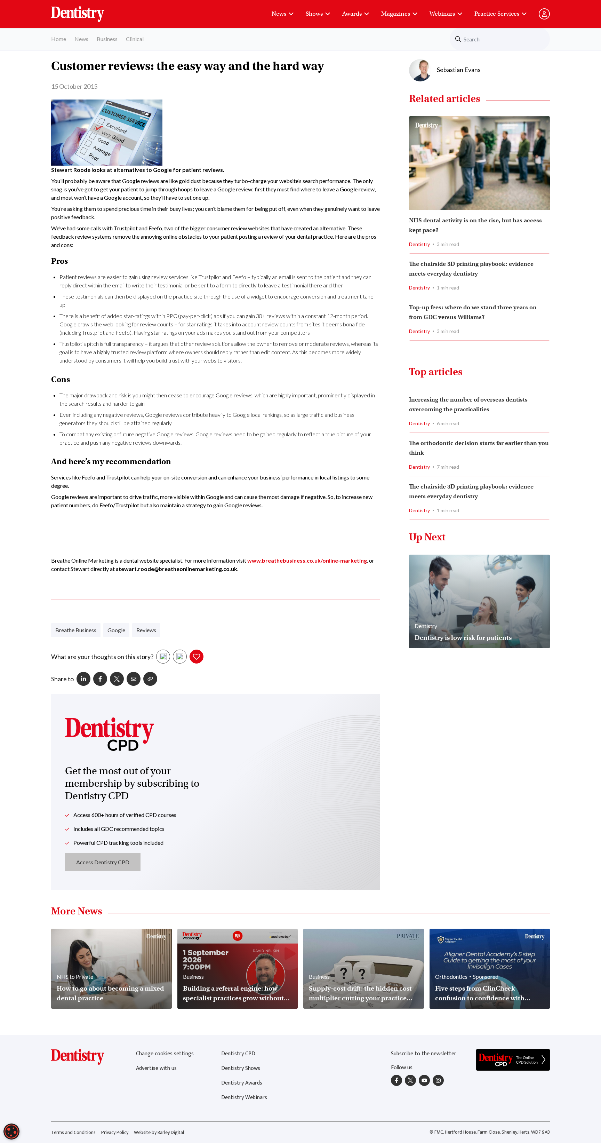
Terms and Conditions (73, 1132)
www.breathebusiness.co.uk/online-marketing (307, 560)
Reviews (146, 630)
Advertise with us (156, 1068)
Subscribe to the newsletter (423, 1053)
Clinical (135, 38)
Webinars (442, 13)
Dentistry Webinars (244, 1097)
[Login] (544, 13)
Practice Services (496, 13)
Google (116, 630)
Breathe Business (75, 630)
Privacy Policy (114, 1132)
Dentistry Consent (86, 10)
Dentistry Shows (240, 1068)
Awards (352, 13)
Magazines (395, 13)
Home (58, 38)
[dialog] (11, 1132)
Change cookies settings (165, 1053)
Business (107, 38)
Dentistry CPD (238, 1053)
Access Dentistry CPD (102, 862)
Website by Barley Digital (159, 1132)
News (279, 13)
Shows (314, 13)
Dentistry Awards (241, 1083)
